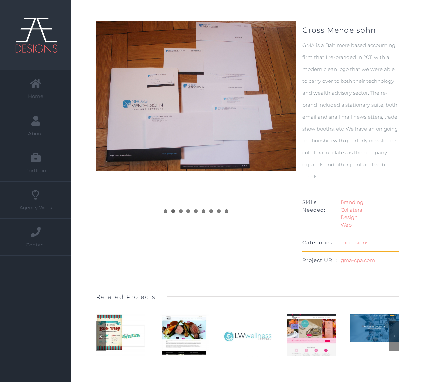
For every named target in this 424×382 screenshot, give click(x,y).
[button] (101, 336)
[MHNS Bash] (120, 335)
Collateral (352, 210)
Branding (352, 202)
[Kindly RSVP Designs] (311, 335)
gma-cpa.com (358, 260)
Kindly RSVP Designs (303, 335)
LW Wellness (239, 336)
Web (346, 225)
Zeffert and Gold (176, 335)
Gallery (129, 335)
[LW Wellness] (247, 335)
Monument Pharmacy (366, 328)
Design (349, 217)
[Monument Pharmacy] (374, 327)
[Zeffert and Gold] (184, 335)
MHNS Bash (112, 335)
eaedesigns (354, 242)
